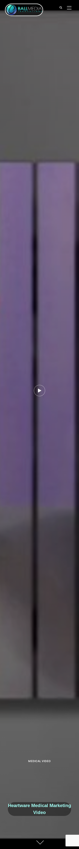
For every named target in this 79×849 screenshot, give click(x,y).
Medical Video (39, 761)
